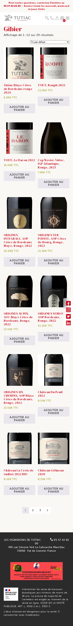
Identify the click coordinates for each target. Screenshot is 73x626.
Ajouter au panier (19, 108)
